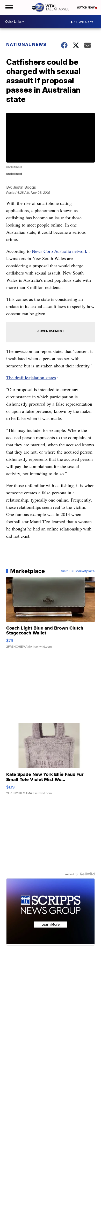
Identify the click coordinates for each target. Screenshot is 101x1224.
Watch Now (86, 7)
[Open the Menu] (8, 7)
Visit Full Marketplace (78, 571)
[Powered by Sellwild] (87, 874)
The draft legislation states (31, 377)
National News (26, 44)
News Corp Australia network (59, 251)
